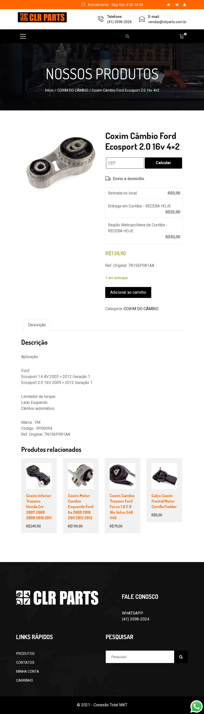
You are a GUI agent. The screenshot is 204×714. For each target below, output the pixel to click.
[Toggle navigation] (23, 36)
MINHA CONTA (27, 671)
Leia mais (166, 481)
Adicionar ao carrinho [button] (41, 488)
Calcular (163, 162)
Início (49, 90)
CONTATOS (25, 663)
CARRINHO (24, 680)
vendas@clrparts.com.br (167, 22)
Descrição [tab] (37, 325)
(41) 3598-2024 (119, 22)
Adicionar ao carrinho (128, 292)
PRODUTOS (25, 654)
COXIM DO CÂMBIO (72, 90)
